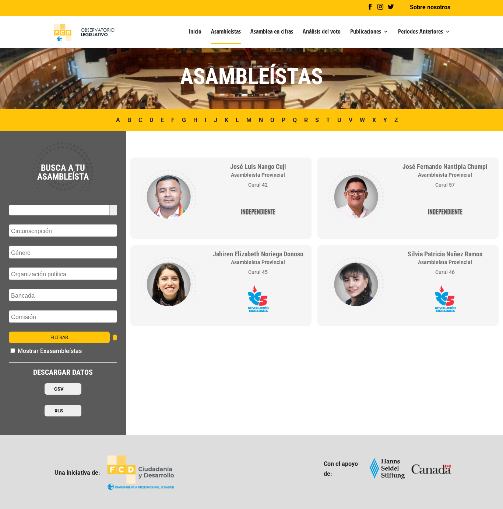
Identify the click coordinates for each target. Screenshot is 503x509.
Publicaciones (365, 32)
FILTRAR (59, 337)
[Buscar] (113, 210)
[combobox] (63, 230)
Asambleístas (226, 32)
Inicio (195, 32)
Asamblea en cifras (271, 32)
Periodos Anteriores (420, 32)
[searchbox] (64, 231)
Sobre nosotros (430, 7)
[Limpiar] (115, 337)
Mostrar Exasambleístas (49, 350)
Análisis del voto (322, 32)
